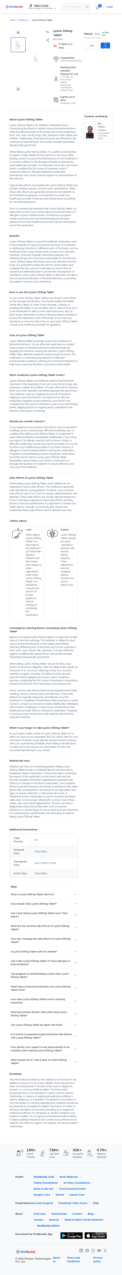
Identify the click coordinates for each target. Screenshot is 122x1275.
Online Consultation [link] (46, 1182)
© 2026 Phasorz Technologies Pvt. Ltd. (33, 1260)
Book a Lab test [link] (43, 1188)
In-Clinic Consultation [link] (77, 1182)
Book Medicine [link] (69, 1176)
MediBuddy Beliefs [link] (48, 1225)
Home (12, 20)
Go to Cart (105, 45)
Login (109, 6)
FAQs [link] (96, 1203)
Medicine (23, 20)
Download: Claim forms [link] (73, 1203)
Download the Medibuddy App (34, 1234)
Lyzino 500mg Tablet (42, 20)
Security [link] (54, 1219)
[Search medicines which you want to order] (87, 6)
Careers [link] (38, 1219)
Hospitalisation (22, 1203)
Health (19, 1176)
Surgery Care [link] (42, 1194)
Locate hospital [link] (43, 1203)
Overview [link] (40, 1213)
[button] (97, 7)
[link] (14, 6)
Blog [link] (90, 1213)
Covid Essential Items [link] (72, 1188)
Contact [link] (77, 1213)
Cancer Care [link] (77, 1194)
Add (92, 45)
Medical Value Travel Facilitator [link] (84, 1219)
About (19, 1213)
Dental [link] (60, 1194)
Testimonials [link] (59, 1213)
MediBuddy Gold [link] (44, 1176)
